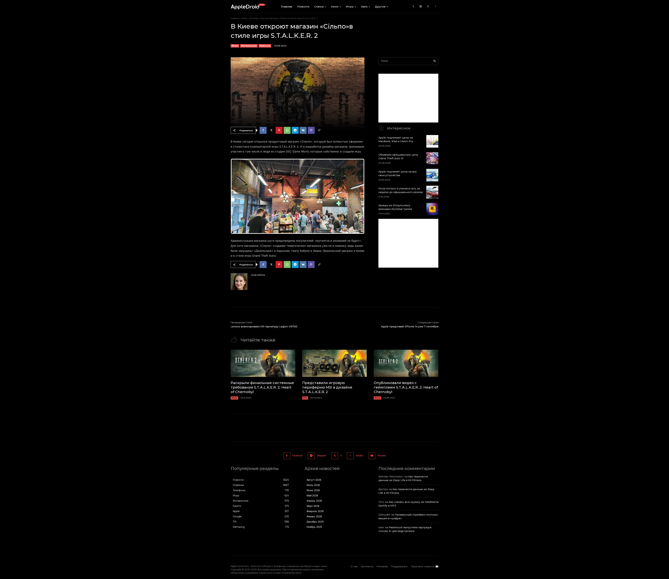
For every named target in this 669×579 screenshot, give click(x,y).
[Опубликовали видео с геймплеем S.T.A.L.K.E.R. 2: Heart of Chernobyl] (406, 363)
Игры (244, 18)
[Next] (357, 196)
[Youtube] (371, 455)
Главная (235, 18)
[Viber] (311, 130)
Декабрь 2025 (315, 521)
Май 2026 (312, 495)
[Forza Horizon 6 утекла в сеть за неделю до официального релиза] (432, 192)
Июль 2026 (313, 485)
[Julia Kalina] (239, 281)
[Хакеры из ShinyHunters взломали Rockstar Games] (432, 209)
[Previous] (238, 196)
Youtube (381, 455)
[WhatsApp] (287, 130)
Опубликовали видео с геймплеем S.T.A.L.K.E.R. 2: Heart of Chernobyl (406, 387)
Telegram (321, 455)
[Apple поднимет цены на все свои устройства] (432, 175)
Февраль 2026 (315, 511)
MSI (305, 398)
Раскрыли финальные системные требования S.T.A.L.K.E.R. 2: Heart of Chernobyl (262, 387)
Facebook (297, 455)
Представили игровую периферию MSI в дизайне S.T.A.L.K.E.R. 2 (327, 387)
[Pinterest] (279, 130)
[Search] (434, 61)
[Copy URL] (319, 130)
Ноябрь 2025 (314, 526)
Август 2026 (314, 479)
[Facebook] (413, 6)
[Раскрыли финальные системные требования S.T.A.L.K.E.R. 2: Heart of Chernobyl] (263, 363)
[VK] (303, 130)
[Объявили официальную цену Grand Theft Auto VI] (432, 158)
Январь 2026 (314, 516)
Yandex (359, 455)
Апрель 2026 (314, 500)
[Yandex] (435, 6)
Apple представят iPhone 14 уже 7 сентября (409, 326)
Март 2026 (313, 505)
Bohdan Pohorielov (390, 476)
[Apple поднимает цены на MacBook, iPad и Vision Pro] (432, 141)
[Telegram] (421, 6)
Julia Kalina (258, 275)
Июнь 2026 (313, 490)
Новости (265, 45)
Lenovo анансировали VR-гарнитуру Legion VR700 (264, 326)
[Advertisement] (408, 98)
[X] (428, 6)
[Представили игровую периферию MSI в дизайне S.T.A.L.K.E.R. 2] (334, 363)
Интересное (249, 45)
